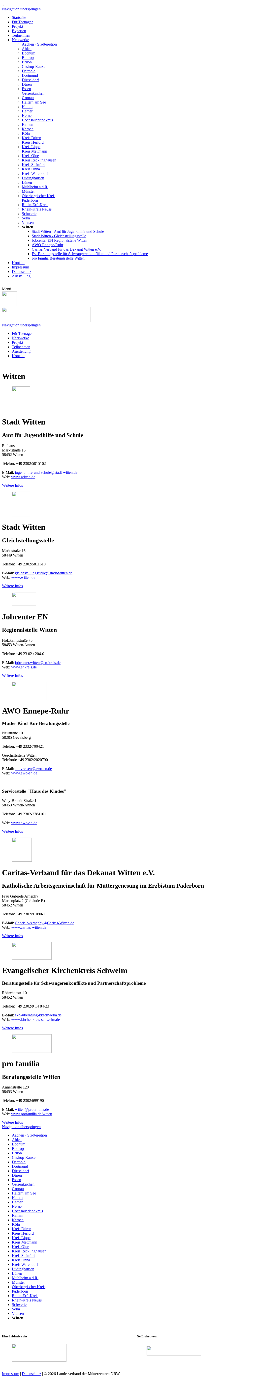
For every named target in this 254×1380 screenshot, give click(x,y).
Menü (6, 289)
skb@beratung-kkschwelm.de (38, 1015)
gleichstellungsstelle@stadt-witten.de (43, 573)
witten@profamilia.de (32, 1109)
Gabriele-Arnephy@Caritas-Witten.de (44, 923)
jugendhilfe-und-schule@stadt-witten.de (46, 472)
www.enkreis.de (24, 667)
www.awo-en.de (24, 773)
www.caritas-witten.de (28, 927)
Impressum (10, 1374)
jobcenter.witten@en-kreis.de (38, 663)
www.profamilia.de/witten (31, 1114)
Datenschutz (31, 1374)
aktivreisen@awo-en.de (33, 769)
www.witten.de (23, 477)
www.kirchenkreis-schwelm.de (35, 1019)
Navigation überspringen (21, 9)
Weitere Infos (12, 485)
